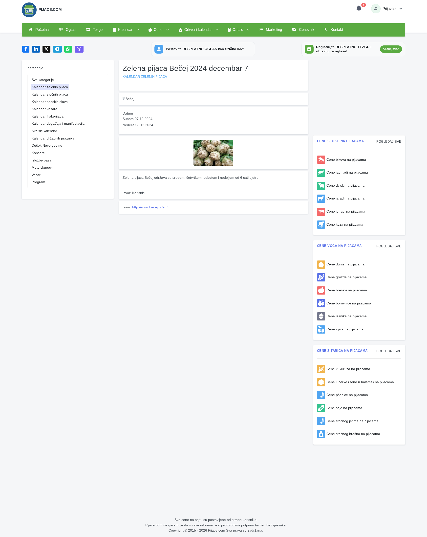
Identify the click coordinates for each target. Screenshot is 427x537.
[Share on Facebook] (25, 49)
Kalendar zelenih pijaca (50, 87)
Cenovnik (306, 30)
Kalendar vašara (44, 109)
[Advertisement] (213, 250)
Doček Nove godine (47, 145)
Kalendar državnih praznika (53, 138)
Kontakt (336, 30)
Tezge (97, 30)
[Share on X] (47, 49)
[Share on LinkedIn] (36, 49)
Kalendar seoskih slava (50, 102)
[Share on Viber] (79, 49)
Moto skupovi (42, 167)
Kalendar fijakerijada (48, 116)
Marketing (273, 30)
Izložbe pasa (41, 160)
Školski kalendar (44, 131)
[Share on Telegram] (57, 49)
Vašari (36, 175)
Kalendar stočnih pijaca (50, 94)
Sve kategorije (43, 80)
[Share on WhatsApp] (68, 49)
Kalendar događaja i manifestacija (58, 123)
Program (38, 182)
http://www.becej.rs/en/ (150, 207)
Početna (41, 30)
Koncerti (38, 153)
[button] (125, 30)
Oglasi (70, 30)
